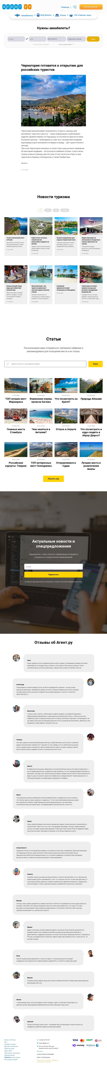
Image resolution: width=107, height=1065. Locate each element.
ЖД (56, 210)
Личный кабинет (91, 7)
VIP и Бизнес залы (82, 15)
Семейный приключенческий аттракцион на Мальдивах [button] (66, 288)
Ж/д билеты (46, 15)
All (40, 210)
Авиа (48, 210)
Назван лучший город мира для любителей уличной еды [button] (14, 288)
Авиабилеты (27, 15)
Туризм (64, 210)
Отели (63, 15)
